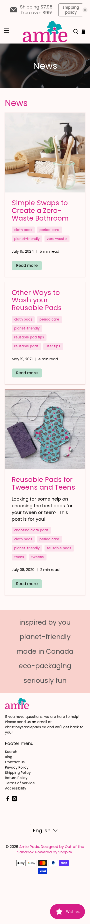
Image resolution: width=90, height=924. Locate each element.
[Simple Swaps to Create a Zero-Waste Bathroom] (45, 152)
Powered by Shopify (53, 852)
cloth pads (23, 230)
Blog (8, 756)
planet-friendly (27, 238)
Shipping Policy (18, 772)
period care (49, 230)
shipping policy (70, 9)
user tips (53, 346)
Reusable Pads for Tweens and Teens (43, 483)
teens (19, 557)
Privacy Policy (16, 767)
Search (11, 751)
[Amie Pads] (45, 31)
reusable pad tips (29, 337)
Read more (27, 265)
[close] (85, 9)
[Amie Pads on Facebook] (7, 800)
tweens (37, 557)
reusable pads (26, 346)
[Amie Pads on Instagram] (14, 800)
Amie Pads (29, 846)
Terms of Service (20, 783)
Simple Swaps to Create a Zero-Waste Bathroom (40, 210)
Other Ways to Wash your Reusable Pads (37, 300)
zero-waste (57, 238)
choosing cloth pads (31, 530)
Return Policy (16, 777)
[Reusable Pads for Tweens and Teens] (45, 429)
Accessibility (15, 788)
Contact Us (15, 762)
